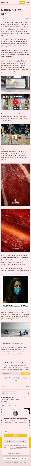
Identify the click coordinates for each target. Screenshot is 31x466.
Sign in (27, 2)
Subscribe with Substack (16, 441)
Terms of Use (23, 377)
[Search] (28, 393)
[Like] (2, 18)
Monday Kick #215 (7, 397)
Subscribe (21, 2)
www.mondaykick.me (18, 354)
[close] (26, 411)
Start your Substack (11, 458)
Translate (5, 6)
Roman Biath (8, 13)
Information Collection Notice (17, 378)
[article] (15, 401)
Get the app (23, 458)
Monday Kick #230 (7, 409)
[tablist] (9, 393)
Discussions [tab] (13, 393)
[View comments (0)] (9, 405)
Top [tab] (3, 393)
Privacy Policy (18, 448)
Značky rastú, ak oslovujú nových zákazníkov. (10, 400)
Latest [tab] (7, 393)
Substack (7, 462)
